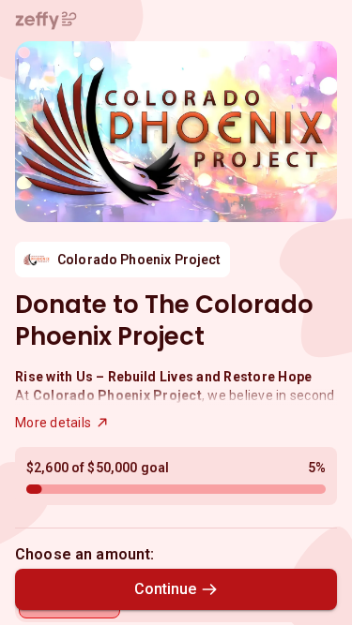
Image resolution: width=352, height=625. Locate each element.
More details (53, 422)
